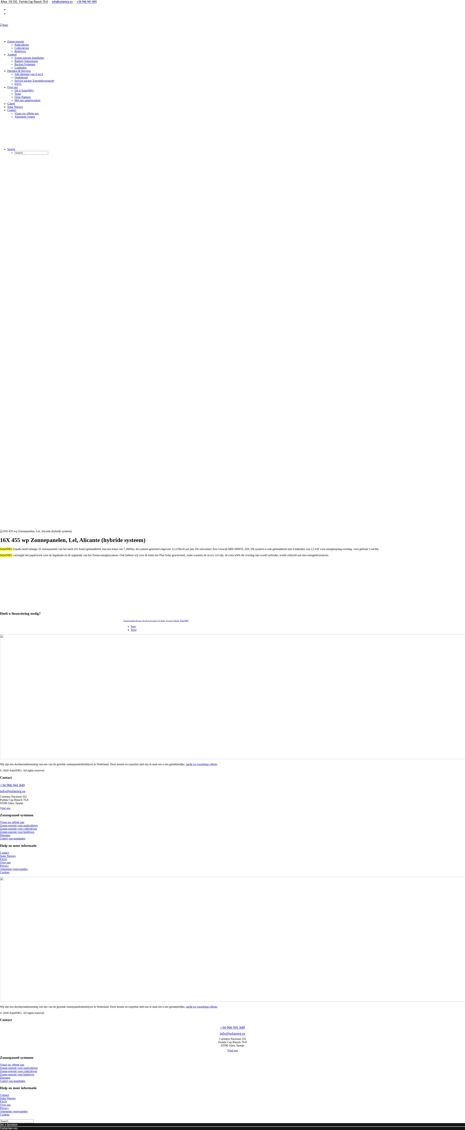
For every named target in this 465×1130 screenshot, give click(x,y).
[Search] (17, 1121)
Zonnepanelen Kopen (133, 621)
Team (18, 93)
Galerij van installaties (12, 838)
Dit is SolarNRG (24, 90)
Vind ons (5, 808)
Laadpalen (21, 67)
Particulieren (22, 44)
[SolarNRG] (232, 27)
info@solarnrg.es (12, 791)
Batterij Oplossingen (26, 61)
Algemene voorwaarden (14, 869)
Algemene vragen (25, 116)
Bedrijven (20, 51)
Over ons (12, 87)
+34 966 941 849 (12, 785)
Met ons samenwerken (27, 100)
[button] (11, 149)
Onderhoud (21, 77)
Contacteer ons (8, 1128)
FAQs (18, 84)
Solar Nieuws (15, 106)
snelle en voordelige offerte (201, 764)
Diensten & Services (19, 70)
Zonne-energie (15, 41)
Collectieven (22, 48)
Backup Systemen (25, 64)
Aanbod (12, 54)
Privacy (4, 865)
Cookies (4, 872)
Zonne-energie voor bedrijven (17, 832)
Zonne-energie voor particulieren (19, 825)
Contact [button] (11, 110)
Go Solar (161, 621)
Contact (4, 852)
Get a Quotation (8, 1124)
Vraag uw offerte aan (27, 113)
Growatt (169, 621)
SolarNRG (184, 621)
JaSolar (176, 621)
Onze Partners (23, 97)
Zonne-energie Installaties (29, 57)
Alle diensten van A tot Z (29, 74)
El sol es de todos (149, 621)
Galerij (11, 103)
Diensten (5, 835)
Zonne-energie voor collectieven (18, 828)
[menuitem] (236, 9)
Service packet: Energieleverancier (34, 80)
